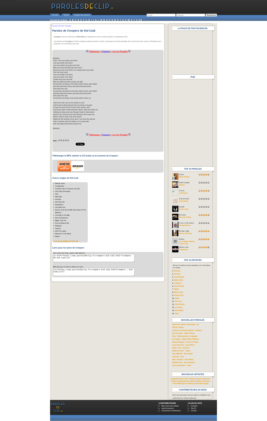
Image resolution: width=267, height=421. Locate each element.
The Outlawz (189, 384)
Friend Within (178, 384)
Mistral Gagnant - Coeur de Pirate (185, 342)
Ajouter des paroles (82, 15)
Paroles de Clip (82, 9)
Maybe (57, 236)
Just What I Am (60, 207)
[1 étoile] (59, 140)
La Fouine (178, 307)
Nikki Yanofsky (203, 381)
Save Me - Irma (178, 357)
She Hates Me (60, 202)
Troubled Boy (59, 186)
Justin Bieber (179, 277)
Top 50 (66, 15)
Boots (193, 381)
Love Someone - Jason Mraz (183, 345)
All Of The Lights (60, 231)
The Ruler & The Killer (62, 215)
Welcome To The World (63, 234)
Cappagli (173, 379)
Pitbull (176, 289)
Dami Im (200, 379)
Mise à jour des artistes (170, 406)
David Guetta (179, 286)
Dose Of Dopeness (61, 218)
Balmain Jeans (60, 183)
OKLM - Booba (178, 327)
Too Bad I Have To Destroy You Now (67, 189)
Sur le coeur (184, 209)
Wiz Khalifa (179, 310)
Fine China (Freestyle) (62, 191)
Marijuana (58, 226)
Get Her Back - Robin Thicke (183, 333)
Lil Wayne (177, 283)
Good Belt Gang (201, 384)
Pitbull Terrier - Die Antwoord (183, 362)
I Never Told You (185, 233)
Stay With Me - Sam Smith (182, 354)
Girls (56, 194)
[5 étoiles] (68, 140)
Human (182, 185)
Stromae (177, 274)
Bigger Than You (60, 220)
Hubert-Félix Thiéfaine (187, 379)
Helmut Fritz (178, 295)
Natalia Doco (185, 381)
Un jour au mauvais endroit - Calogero (187, 330)
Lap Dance (183, 193)
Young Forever (185, 225)
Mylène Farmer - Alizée (181, 351)
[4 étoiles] (66, 140)
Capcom (58, 228)
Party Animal (184, 177)
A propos (194, 406)
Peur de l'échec (185, 217)
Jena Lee (178, 301)
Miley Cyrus (178, 292)
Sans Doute (183, 201)
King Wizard (59, 204)
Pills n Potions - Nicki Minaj (182, 360)
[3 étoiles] (64, 140)
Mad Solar (58, 196)
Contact (194, 411)
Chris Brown (180, 304)
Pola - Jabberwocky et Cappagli (184, 336)
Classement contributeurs (171, 411)
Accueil (55, 15)
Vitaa (177, 313)
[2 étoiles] (61, 140)
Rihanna (177, 271)
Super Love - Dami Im (180, 348)
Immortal (58, 199)
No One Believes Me (62, 223)
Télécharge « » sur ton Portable (108, 51)
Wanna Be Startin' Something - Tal (185, 324)
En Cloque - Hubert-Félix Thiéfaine (185, 339)
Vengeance (183, 250)
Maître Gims (178, 280)
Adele (177, 298)
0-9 (140, 20)
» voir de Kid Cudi (65, 241)
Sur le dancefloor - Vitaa (181, 365)
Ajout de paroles (167, 408)
